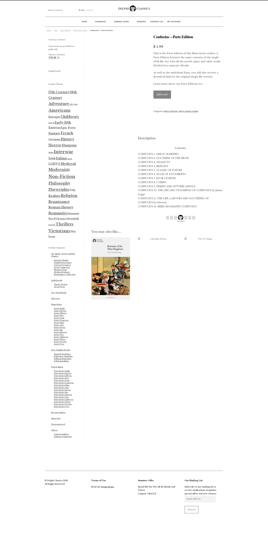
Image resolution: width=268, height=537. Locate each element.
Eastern (54, 127)
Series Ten (59, 335)
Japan (69, 159)
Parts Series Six (61, 392)
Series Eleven (60, 311)
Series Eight (59, 308)
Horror (54, 145)
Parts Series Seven (80, 30)
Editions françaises (62, 359)
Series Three (60, 339)
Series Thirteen (61, 337)
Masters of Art (60, 270)
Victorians (59, 230)
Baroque (54, 116)
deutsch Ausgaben (62, 354)
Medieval (68, 164)
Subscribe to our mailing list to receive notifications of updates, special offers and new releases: (201, 490)
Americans (59, 110)
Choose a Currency (56, 55)
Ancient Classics (61, 260)
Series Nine (59, 323)
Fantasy (54, 133)
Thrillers (64, 224)
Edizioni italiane (61, 361)
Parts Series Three (62, 402)
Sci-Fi (52, 218)
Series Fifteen (60, 313)
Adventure (58, 103)
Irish (51, 158)
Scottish (73, 218)
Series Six (58, 330)
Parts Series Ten (61, 397)
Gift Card (55, 299)
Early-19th (62, 122)
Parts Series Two (61, 407)
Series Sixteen (60, 332)
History (67, 139)
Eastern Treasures (62, 265)
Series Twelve (60, 342)
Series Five (59, 316)
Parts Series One (61, 388)
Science (62, 218)
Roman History (60, 207)
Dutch (51, 123)
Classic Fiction (60, 284)
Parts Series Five (61, 378)
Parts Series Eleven (62, 373)
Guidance (100, 21)
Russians (73, 213)
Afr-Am (73, 104)
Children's (70, 117)
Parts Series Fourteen (64, 383)
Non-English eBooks (60, 350)
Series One (59, 325)
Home (49, 30)
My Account (174, 21)
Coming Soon (121, 21)
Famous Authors (61, 434)
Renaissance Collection (64, 274)
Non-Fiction (61, 176)
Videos (54, 430)
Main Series (56, 304)
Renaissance (59, 202)
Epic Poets (68, 127)
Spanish (51, 225)
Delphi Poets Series (62, 263)
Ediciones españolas (63, 356)
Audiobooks (56, 280)
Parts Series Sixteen (63, 395)
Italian (61, 158)
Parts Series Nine (62, 385)
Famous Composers (63, 437)
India (50, 152)
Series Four (59, 318)
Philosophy (59, 183)
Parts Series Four (62, 380)
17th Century (59, 92)
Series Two (59, 344)
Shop (84, 21)
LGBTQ (54, 163)
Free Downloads (58, 293)
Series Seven (59, 327)
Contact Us (156, 21)
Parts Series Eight (62, 371)
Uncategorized (58, 424)
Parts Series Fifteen (63, 376)
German (54, 139)
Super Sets (56, 418)
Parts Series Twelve (63, 404)
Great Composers (62, 267)
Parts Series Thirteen (63, 400)
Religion (69, 195)
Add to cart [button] (111, 268)
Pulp (72, 190)
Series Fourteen (61, 320)
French (67, 133)
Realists (54, 196)
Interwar (63, 151)
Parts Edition (65, 30)
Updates (141, 21)
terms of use (107, 487)
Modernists (59, 169)
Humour (69, 145)
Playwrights (58, 189)
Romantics (58, 213)
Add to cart (162, 94)
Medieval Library (62, 272)
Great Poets (59, 287)
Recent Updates (58, 413)
